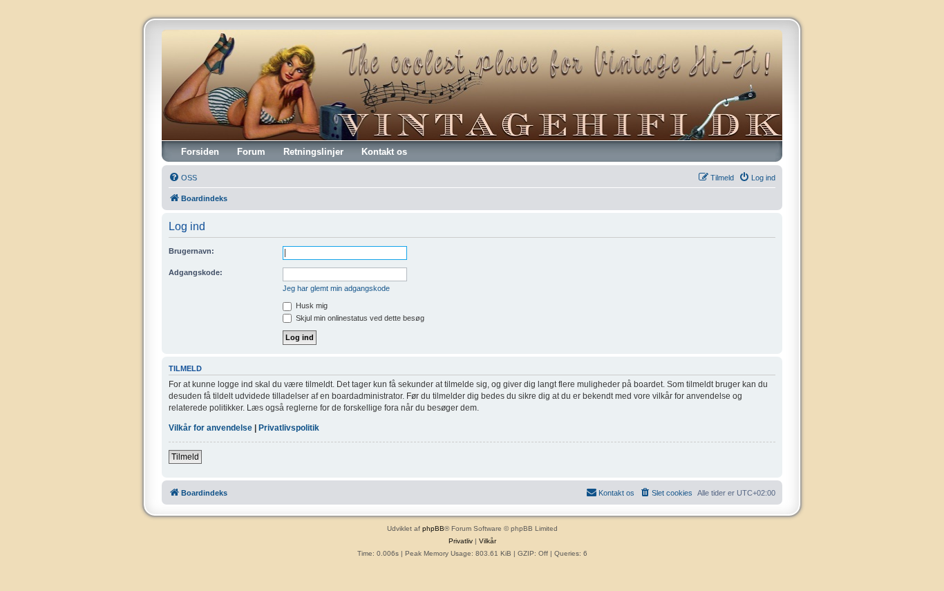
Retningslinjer (313, 152)
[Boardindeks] (472, 85)
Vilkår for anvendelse (210, 428)
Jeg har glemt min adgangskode (336, 288)
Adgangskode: (196, 272)
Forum (251, 152)
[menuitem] (183, 177)
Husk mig (311, 305)
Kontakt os (384, 152)
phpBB (433, 528)
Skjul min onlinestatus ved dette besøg (359, 318)
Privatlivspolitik (288, 428)
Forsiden (200, 152)
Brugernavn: (191, 251)
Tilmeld (185, 457)
